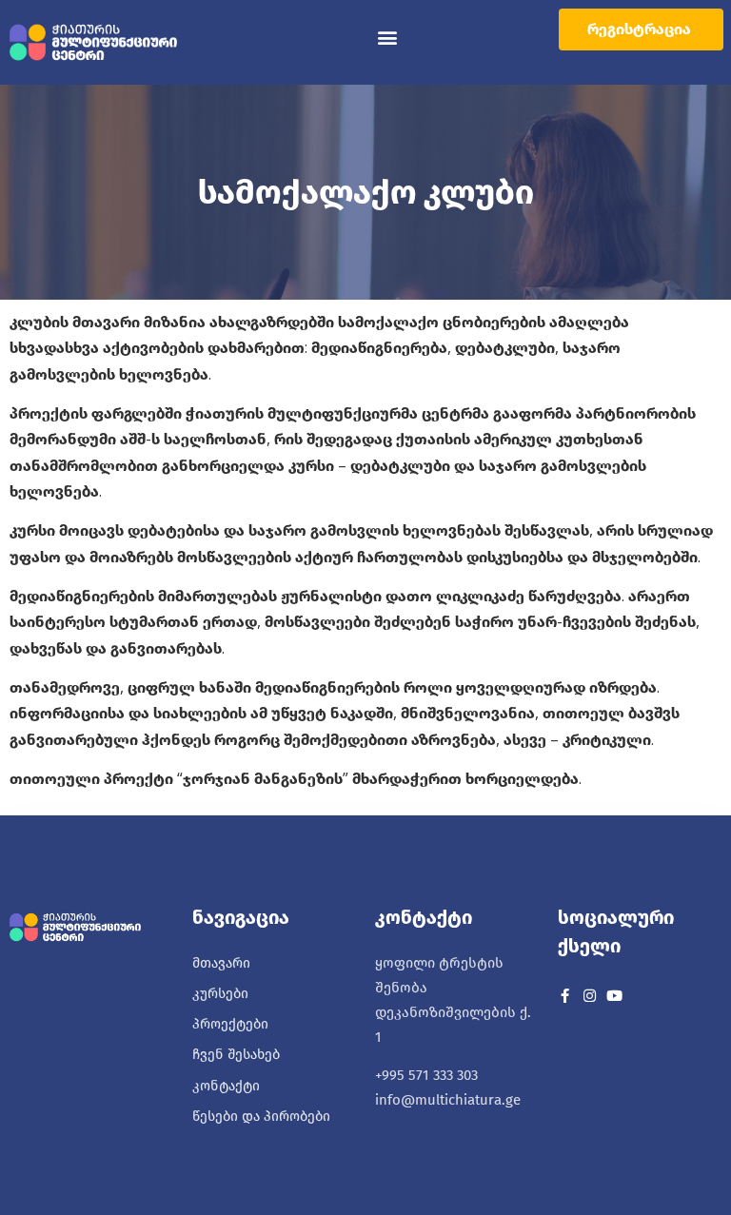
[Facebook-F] (565, 996)
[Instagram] (590, 996)
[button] (388, 37)
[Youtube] (614, 996)
